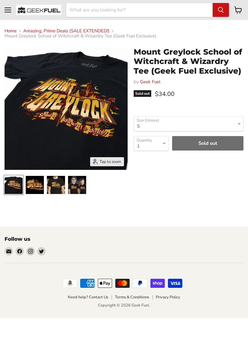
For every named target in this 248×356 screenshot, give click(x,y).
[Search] (221, 10)
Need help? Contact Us (88, 297)
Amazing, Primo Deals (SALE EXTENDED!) (66, 30)
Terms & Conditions (132, 297)
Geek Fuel (150, 82)
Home (11, 30)
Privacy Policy (168, 297)
